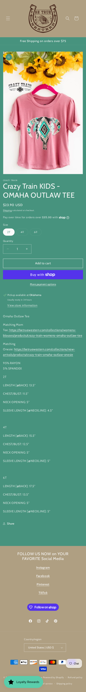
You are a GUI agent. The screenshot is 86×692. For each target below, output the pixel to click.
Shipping (7, 210)
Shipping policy (64, 683)
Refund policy (75, 677)
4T (24, 233)
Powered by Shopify (53, 677)
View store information (22, 305)
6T (38, 233)
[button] (8, 18)
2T (8, 232)
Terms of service (44, 683)
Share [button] (10, 523)
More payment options (43, 284)
